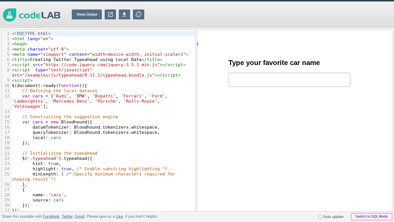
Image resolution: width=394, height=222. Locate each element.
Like (119, 216)
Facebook (51, 216)
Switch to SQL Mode (371, 216)
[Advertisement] (289, 14)
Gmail (80, 216)
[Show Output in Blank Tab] (110, 14)
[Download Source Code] (124, 14)
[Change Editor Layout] (138, 14)
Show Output (86, 14)
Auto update (333, 216)
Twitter (67, 216)
